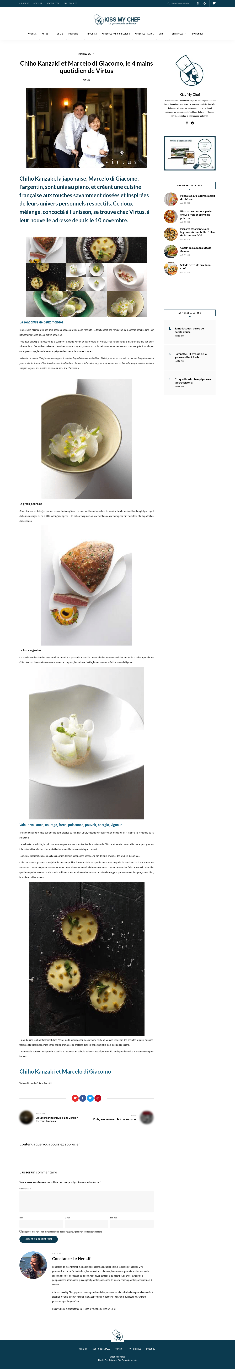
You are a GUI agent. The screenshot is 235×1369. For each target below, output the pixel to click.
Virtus (22, 1083)
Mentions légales (101, 1349)
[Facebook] (82, 1098)
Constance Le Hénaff (71, 1258)
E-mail (68, 1218)
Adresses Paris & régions (116, 34)
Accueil (32, 34)
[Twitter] (90, 1098)
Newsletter (53, 3)
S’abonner (198, 34)
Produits (73, 34)
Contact (38, 3)
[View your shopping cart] (214, 3)
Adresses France (144, 34)
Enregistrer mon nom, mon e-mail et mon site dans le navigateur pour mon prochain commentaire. (62, 1232)
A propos (24, 3)
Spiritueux (178, 34)
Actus (45, 34)
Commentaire (25, 1189)
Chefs (60, 34)
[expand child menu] (39, 39)
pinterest (204, 3)
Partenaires (70, 3)
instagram (197, 3)
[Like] (75, 1098)
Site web (113, 1218)
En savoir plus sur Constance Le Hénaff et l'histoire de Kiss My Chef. (84, 1309)
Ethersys (121, 1357)
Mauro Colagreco (85, 351)
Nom (22, 1218)
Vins (161, 34)
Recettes (92, 34)
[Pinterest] (97, 1098)
